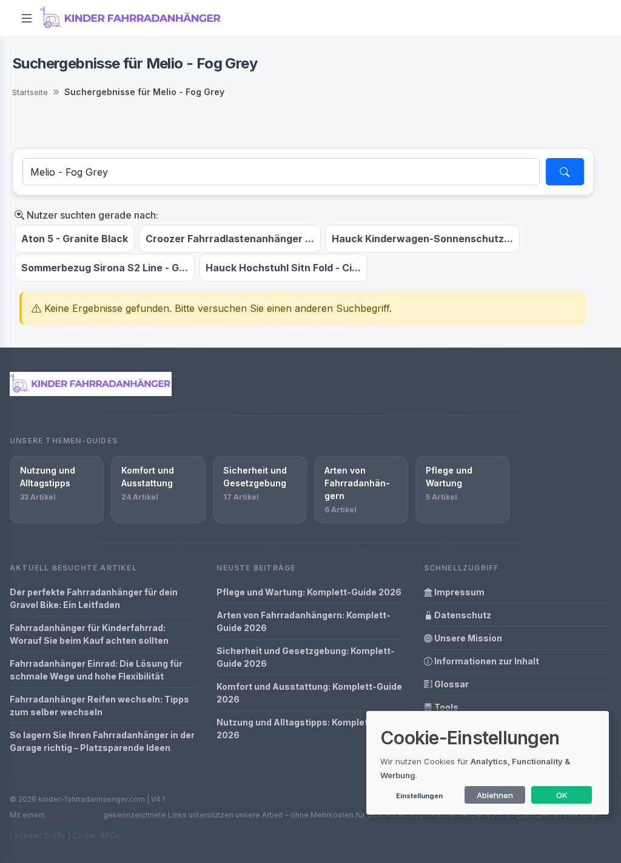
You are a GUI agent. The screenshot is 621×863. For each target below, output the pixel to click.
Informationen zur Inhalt (485, 661)
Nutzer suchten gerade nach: (91, 215)
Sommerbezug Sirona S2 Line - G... (104, 268)
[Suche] (565, 171)
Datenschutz (461, 615)
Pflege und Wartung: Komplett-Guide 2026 (309, 592)
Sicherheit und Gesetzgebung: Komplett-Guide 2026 (306, 657)
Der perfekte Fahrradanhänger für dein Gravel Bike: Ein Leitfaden (94, 598)
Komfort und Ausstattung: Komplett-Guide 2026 (309, 692)
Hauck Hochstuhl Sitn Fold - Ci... (283, 268)
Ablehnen (495, 795)
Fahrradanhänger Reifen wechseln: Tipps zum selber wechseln (99, 705)
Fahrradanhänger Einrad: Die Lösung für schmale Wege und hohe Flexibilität (96, 669)
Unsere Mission (467, 638)
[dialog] (487, 763)
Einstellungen (419, 796)
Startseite (30, 92)
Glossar (450, 684)
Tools (445, 707)
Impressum (458, 592)
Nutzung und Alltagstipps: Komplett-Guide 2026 (309, 728)
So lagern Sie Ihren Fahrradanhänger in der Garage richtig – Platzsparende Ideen (102, 741)
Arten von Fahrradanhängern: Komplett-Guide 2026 (304, 621)
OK (562, 795)
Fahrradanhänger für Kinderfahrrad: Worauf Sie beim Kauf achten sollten (89, 634)
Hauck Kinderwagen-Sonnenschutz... (422, 239)
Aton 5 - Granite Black (74, 239)
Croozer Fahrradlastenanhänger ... (230, 239)
